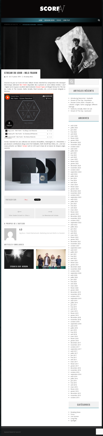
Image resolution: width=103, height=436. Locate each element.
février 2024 (74, 187)
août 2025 (74, 149)
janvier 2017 (75, 366)
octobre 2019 (75, 296)
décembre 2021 (76, 241)
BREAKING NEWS (50, 20)
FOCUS (59, 20)
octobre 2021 (75, 246)
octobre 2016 (75, 372)
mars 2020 (74, 286)
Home (40, 20)
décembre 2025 (76, 142)
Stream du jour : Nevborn (19, 266)
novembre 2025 (76, 144)
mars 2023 (74, 210)
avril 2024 (74, 182)
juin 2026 (74, 130)
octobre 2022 (75, 220)
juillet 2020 (74, 277)
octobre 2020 (75, 271)
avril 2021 (74, 258)
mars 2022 (74, 235)
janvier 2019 (75, 315)
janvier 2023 (75, 214)
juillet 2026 (74, 128)
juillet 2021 (74, 252)
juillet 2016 (74, 378)
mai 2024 (74, 180)
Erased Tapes (40, 87)
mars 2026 (74, 136)
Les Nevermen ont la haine (50, 215)
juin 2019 (74, 305)
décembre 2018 (76, 317)
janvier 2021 (75, 265)
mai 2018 (74, 332)
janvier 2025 (75, 163)
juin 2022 (74, 229)
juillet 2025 (74, 151)
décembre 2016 (76, 368)
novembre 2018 (76, 319)
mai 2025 (74, 155)
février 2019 (74, 313)
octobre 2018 (75, 322)
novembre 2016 (76, 370)
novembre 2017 (76, 345)
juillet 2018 (74, 328)
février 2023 (74, 212)
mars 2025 (74, 159)
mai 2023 (74, 206)
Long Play (74, 418)
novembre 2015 (76, 395)
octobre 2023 (75, 195)
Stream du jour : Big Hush (51, 266)
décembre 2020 (76, 267)
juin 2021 (74, 254)
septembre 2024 (76, 172)
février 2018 (74, 338)
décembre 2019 (76, 292)
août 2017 (74, 351)
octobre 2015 (75, 397)
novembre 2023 (76, 193)
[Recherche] (99, 20)
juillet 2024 (74, 176)
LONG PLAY (66, 20)
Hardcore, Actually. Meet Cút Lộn (81, 109)
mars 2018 (74, 336)
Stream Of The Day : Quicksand (81, 111)
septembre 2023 (76, 197)
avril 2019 (74, 309)
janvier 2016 (75, 391)
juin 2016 (74, 381)
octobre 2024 (75, 170)
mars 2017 (74, 362)
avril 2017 (74, 360)
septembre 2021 (76, 248)
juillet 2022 (74, 227)
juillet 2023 (74, 201)
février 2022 (74, 237)
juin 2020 (74, 279)
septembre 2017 (76, 349)
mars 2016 (74, 387)
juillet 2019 (74, 303)
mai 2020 (74, 282)
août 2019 (74, 300)
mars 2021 (74, 260)
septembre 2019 (76, 298)
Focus (73, 414)
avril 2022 (74, 233)
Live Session (75, 416)
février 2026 (74, 138)
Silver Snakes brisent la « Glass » (19, 215)
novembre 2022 (76, 218)
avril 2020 (74, 284)
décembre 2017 (76, 343)
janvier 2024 (75, 189)
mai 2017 (74, 357)
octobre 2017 (75, 347)
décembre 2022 (76, 216)
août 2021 (74, 250)
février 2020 (74, 288)
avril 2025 (74, 157)
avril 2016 (74, 385)
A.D (7, 76)
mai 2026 (74, 132)
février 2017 (74, 364)
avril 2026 (74, 134)
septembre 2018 (76, 324)
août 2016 (74, 376)
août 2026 (74, 125)
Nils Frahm (23, 85)
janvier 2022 (75, 239)
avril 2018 (74, 334)
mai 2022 (74, 231)
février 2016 (74, 389)
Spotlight (73, 421)
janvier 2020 (75, 290)
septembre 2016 (76, 374)
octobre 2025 (75, 147)
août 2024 (74, 174)
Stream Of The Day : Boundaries (81, 100)
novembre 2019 (76, 294)
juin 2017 (74, 355)
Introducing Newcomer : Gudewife (33, 24)
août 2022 (74, 225)
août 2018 (74, 326)
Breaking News (28, 76)
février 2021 (74, 263)
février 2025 (74, 161)
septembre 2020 (76, 273)
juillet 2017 (74, 353)
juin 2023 (74, 203)
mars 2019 (74, 311)
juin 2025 (74, 153)
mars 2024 (74, 185)
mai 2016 (74, 383)
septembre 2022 (76, 222)
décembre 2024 (76, 166)
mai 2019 (74, 307)
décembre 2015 (76, 393)
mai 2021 (74, 256)
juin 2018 (74, 330)
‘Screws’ (24, 146)
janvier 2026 (75, 140)
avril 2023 (74, 208)
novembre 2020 (76, 269)
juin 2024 (74, 178)
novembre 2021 (76, 244)
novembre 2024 (76, 168)
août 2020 (74, 275)
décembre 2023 (76, 191)
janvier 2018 (75, 341)
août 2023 (74, 199)
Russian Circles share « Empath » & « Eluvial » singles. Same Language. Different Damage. (83, 104)
